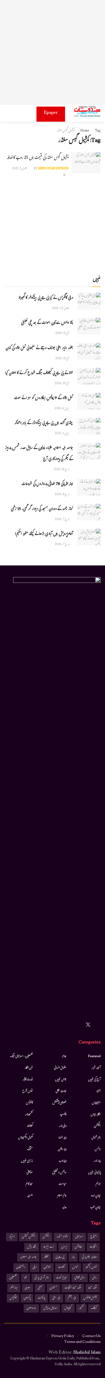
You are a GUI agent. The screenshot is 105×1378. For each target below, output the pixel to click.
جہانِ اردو (96, 1196)
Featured (94, 1056)
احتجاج (93, 1237)
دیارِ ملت (62, 1137)
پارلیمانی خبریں (94, 1172)
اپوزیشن (78, 1247)
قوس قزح (27, 1091)
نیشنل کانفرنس (90, 1298)
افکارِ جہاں (96, 1114)
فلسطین (13, 1278)
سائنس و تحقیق (59, 1172)
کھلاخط (30, 1126)
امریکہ (12, 1237)
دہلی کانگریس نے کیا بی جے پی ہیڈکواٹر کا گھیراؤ (45, 298)
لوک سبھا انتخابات (72, 1288)
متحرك (30, 1149)
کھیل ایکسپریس (25, 1137)
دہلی (34, 1267)
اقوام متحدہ (62, 1237)
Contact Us (91, 1336)
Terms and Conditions (82, 1342)
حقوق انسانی (60, 1068)
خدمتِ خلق (61, 1091)
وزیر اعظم (72, 1298)
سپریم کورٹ (61, 1278)
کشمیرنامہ (29, 1114)
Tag (98, 131)
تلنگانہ (46, 1257)
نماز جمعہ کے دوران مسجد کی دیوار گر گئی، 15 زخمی (42, 509)
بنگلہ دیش (31, 1247)
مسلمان (53, 1288)
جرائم (98, 1184)
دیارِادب (62, 1161)
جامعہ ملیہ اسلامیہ (28, 1257)
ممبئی (40, 1288)
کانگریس (13, 1298)
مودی (27, 1288)
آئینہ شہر (96, 1068)
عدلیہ (64, 1207)
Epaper (51, 113)
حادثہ (64, 1056)
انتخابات (93, 1247)
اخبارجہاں (96, 1103)
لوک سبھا (92, 1288)
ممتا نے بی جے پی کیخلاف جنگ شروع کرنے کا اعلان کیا (39, 373)
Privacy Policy (62, 1336)
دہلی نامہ (62, 1126)
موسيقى (30, 1172)
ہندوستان (31, 1308)
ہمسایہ (30, 1196)
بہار (73, 1257)
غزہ (25, 1278)
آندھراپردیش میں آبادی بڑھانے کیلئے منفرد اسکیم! (44, 534)
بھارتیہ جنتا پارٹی (89, 1257)
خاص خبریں (60, 1079)
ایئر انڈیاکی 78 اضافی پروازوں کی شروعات (47, 484)
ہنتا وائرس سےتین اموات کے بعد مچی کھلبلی (47, 323)
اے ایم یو (48, 1247)
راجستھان (20, 1267)
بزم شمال (96, 1137)
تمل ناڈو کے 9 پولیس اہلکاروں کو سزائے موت (43, 398)
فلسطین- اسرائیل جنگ (21, 1056)
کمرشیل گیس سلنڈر (65, 131)
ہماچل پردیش (50, 1308)
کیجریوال (68, 1308)
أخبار (98, 1091)
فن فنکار (28, 1068)
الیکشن (97, 1126)
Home (84, 131)
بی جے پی (59, 1257)
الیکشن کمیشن (28, 1237)
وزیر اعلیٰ (56, 1298)
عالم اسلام (61, 1196)
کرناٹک (94, 1308)
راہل (94, 1278)
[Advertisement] (52, 52)
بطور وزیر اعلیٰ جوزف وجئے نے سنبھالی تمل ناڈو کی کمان (39, 348)
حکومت (61, 1267)
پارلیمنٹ (41, 1298)
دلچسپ (63, 1114)
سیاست (62, 1184)
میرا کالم (29, 1184)
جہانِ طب (95, 1207)
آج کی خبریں (94, 1079)
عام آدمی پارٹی (41, 1278)
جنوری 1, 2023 (20, 169)
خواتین (47, 1267)
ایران (64, 1247)
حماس (75, 1267)
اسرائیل (79, 1237)
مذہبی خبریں (27, 1161)
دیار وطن (62, 1149)
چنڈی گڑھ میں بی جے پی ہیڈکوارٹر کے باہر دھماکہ (43, 423)
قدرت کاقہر (28, 1079)
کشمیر (81, 1308)
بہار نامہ (97, 1161)
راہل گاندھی (79, 1278)
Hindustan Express (53, 169)
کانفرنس (29, 1103)
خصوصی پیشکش (59, 1103)
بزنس (98, 1149)
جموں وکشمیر (91, 1267)
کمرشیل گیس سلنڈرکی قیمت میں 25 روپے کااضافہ (38, 158)
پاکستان (27, 1298)
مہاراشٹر (14, 1288)
